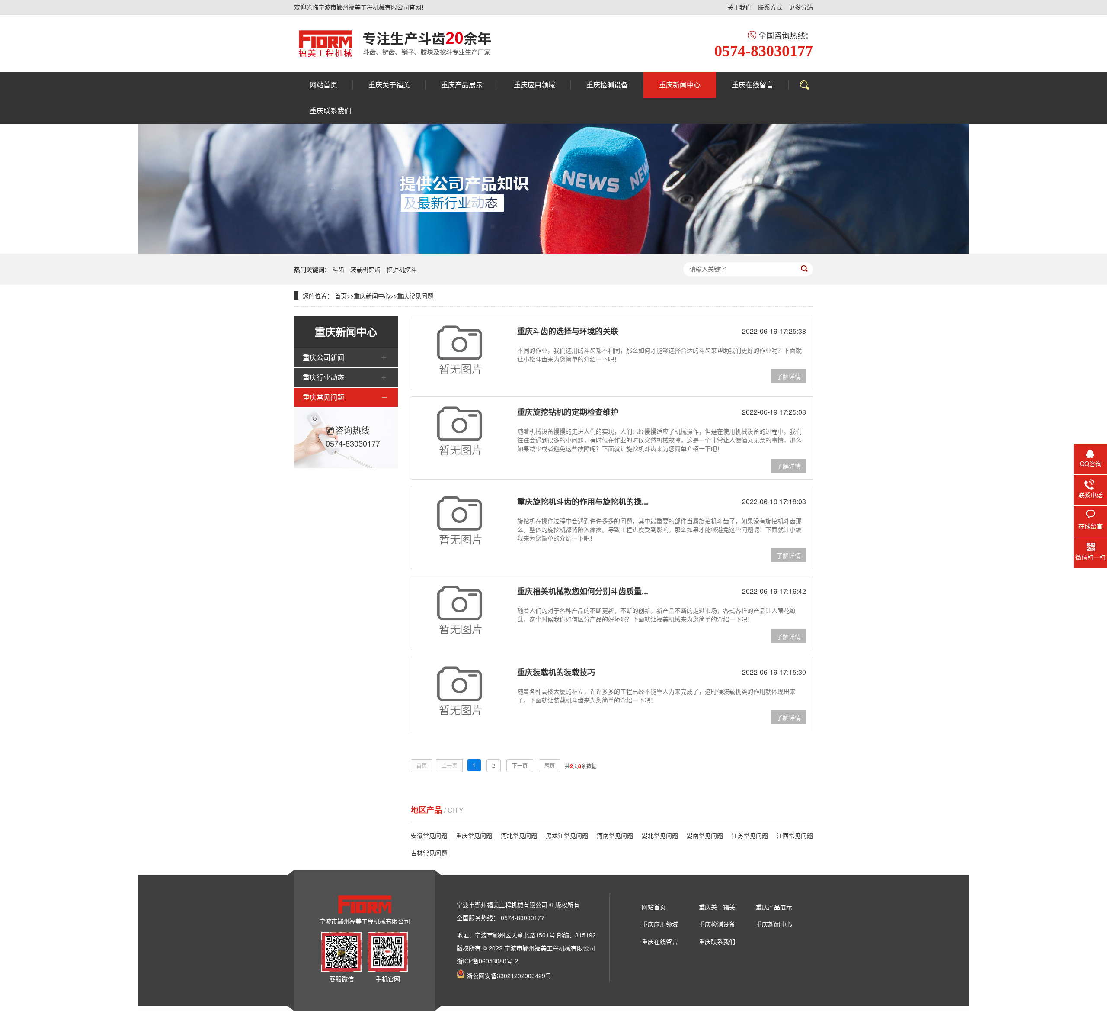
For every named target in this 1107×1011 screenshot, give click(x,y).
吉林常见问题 (429, 852)
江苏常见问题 (750, 835)
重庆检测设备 (717, 924)
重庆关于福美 (717, 906)
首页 (341, 295)
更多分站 (801, 7)
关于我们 (739, 7)
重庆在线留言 (660, 941)
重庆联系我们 (717, 941)
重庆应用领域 (660, 924)
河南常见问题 (615, 835)
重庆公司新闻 (323, 357)
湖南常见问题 (705, 835)
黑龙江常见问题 (567, 835)
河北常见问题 (519, 835)
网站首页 (654, 906)
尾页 (549, 765)
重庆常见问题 (415, 295)
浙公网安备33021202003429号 (509, 975)
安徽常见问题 (429, 835)
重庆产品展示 (774, 906)
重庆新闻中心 (372, 295)
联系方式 (770, 7)
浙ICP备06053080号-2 (487, 960)
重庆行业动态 (323, 377)
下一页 (520, 765)
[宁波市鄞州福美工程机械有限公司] (395, 43)
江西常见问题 (795, 835)
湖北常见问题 (660, 835)
